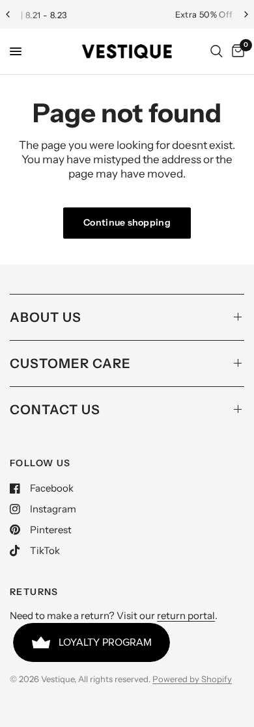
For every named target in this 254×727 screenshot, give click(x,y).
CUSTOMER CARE (70, 363)
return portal (186, 615)
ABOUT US (45, 317)
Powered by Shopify (192, 679)
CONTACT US (55, 409)
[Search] (216, 51)
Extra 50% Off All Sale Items (163, 14)
